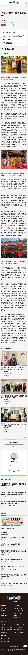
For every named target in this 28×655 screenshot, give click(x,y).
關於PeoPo (4, 608)
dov (4, 578)
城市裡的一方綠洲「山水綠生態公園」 (12, 537)
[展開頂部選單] (25, 2)
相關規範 (3, 610)
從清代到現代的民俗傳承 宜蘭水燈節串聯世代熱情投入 (13, 576)
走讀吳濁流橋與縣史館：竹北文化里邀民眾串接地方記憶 (13, 552)
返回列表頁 (14, 446)
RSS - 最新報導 (5, 639)
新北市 (10, 32)
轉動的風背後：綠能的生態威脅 (10, 544)
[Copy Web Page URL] (13, 49)
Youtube (16, 601)
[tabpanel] (14, 442)
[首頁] (14, 3)
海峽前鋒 (6, 371)
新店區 (15, 32)
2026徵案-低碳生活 (19, 625)
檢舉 (12, 25)
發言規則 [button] (24, 437)
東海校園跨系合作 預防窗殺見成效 (11, 559)
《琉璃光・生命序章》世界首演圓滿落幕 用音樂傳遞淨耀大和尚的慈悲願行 (13, 494)
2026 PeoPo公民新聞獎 (7, 627)
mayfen (5, 585)
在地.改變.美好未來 (19, 630)
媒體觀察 (21, 36)
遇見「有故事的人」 (19, 632)
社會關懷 (8, 36)
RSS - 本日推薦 (5, 641)
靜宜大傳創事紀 (7, 545)
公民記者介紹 (17, 615)
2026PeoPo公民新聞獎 (7, 528)
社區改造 (15, 36)
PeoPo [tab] (11, 437)
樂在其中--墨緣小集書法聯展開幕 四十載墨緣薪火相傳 (15, 397)
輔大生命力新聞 (7, 569)
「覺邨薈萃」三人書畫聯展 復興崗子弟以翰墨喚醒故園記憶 (13, 485)
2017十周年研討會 (19, 627)
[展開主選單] (2, 2)
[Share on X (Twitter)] (8, 49)
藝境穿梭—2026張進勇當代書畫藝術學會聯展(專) (15, 425)
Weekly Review (5, 615)
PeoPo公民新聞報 (18, 608)
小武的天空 (6, 561)
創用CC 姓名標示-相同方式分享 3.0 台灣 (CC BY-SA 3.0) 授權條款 (9, 43)
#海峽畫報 (8, 39)
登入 (18, 442)
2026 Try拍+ (4, 625)
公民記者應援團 (18, 613)
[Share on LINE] (10, 49)
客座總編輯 (17, 618)
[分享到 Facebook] (5, 49)
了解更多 (14, 471)
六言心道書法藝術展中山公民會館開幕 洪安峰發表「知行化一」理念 (15, 368)
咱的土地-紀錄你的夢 (6, 630)
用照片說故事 (4, 632)
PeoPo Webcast (18, 610)
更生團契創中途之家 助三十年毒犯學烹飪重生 (13, 567)
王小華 (4, 539)
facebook (11, 601)
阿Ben (4, 554)
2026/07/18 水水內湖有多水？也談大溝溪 (14, 583)
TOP (25, 646)
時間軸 (2, 613)
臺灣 (7, 32)
